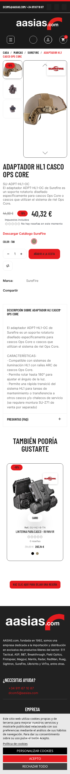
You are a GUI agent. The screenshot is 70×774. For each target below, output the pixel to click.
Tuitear (34, 290)
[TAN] (37, 553)
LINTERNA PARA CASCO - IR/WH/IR (35, 531)
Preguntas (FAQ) (17, 419)
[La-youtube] (49, 7)
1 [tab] (33, 570)
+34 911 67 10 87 (35, 7)
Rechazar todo (35, 766)
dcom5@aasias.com (14, 7)
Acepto (35, 758)
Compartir (28, 290)
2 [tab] (37, 570)
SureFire (32, 281)
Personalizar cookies (35, 751)
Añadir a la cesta (44, 254)
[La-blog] (64, 7)
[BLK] (32, 553)
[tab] (35, 313)
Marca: (8, 281)
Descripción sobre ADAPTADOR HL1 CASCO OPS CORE (33, 312)
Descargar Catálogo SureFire (24, 233)
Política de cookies (15, 744)
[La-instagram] (56, 7)
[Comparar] (8, 266)
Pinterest (41, 290)
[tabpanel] (35, 515)
